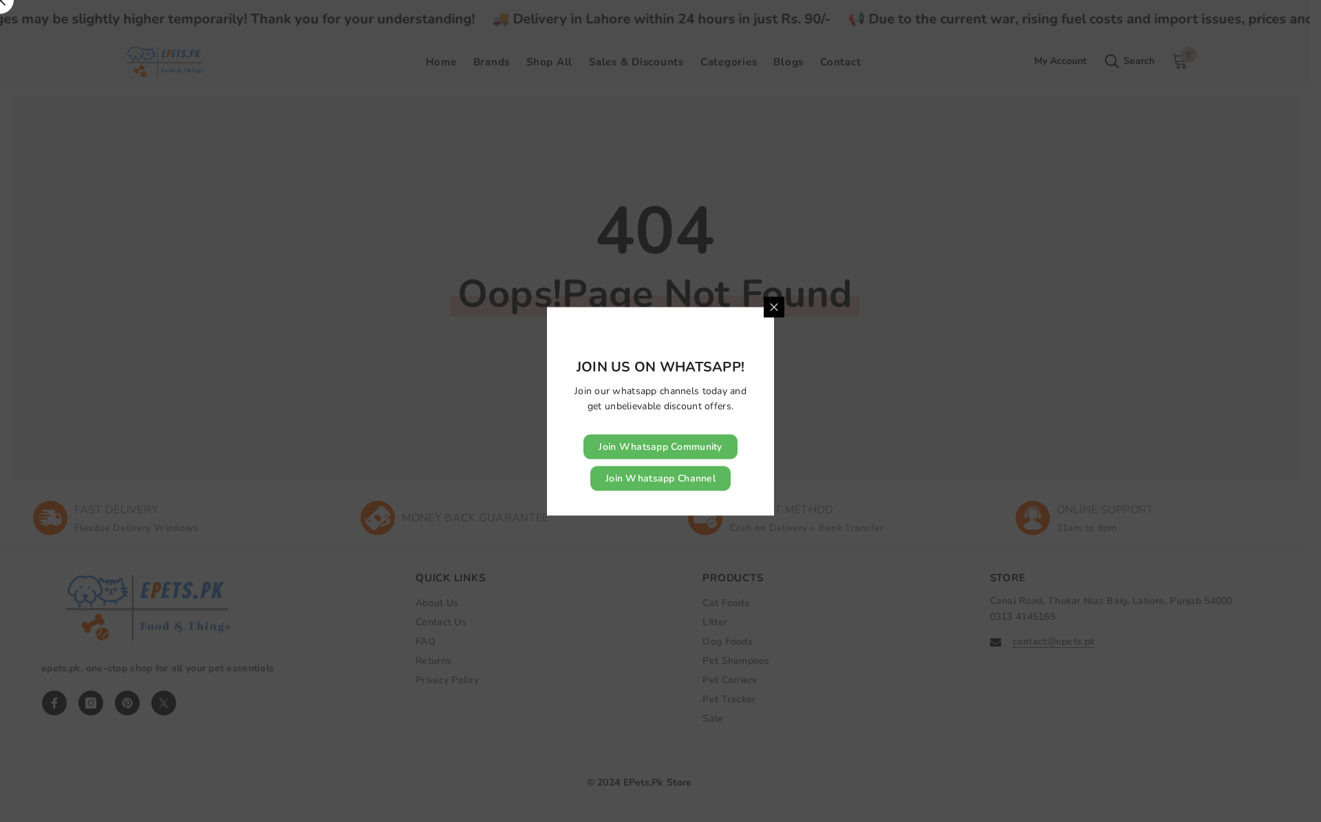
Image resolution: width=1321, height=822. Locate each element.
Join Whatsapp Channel (660, 477)
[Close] (774, 306)
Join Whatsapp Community (660, 446)
